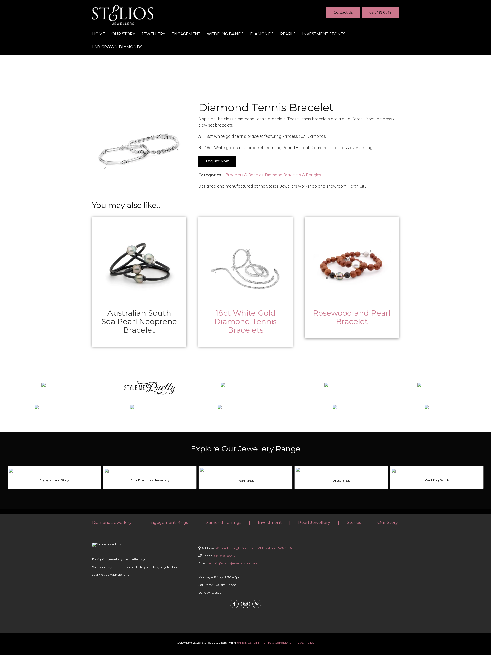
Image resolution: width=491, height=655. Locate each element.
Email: (227, 563)
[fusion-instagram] (245, 604)
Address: (247, 548)
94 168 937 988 (248, 643)
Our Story (387, 522)
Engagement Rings (168, 522)
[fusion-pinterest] (256, 604)
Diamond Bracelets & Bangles (293, 174)
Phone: (218, 556)
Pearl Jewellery (314, 522)
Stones (354, 522)
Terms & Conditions (276, 643)
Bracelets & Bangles (244, 174)
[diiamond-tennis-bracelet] (139, 103)
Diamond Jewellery (112, 522)
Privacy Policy (303, 643)
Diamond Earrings (223, 522)
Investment (270, 522)
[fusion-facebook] (234, 604)
